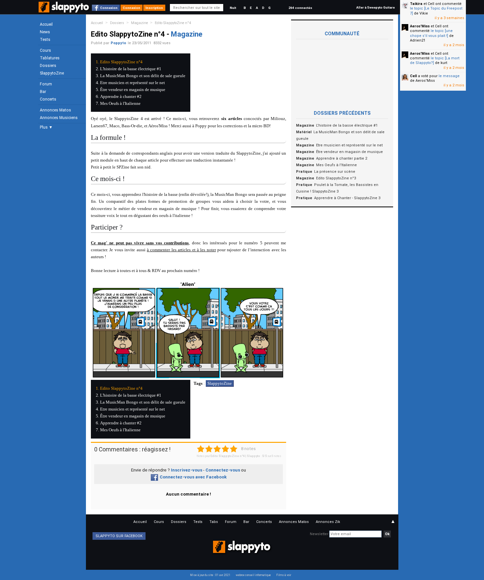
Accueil (46, 24)
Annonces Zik (328, 522)
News (45, 32)
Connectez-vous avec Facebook (193, 476)
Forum (46, 84)
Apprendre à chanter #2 (121, 96)
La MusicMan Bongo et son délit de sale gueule (142, 75)
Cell (413, 76)
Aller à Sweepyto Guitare (375, 7)
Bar (43, 91)
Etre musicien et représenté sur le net (132, 82)
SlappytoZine (52, 73)
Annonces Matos (55, 110)
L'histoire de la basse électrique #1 (130, 68)
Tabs (213, 522)
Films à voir (283, 575)
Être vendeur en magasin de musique (132, 89)
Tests (45, 39)
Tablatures (50, 58)
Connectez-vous (222, 470)
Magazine (139, 23)
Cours (45, 50)
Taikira (416, 4)
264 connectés (300, 8)
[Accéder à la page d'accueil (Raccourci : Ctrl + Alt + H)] (64, 10)
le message (449, 76)
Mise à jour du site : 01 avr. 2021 (210, 575)
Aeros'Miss (420, 26)
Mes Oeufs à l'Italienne (120, 103)
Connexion (109, 8)
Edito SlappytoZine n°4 (173, 23)
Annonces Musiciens (59, 117)
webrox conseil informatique (253, 575)
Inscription (154, 8)
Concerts (48, 99)
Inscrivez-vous (186, 470)
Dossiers (48, 65)
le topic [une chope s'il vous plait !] (431, 33)
